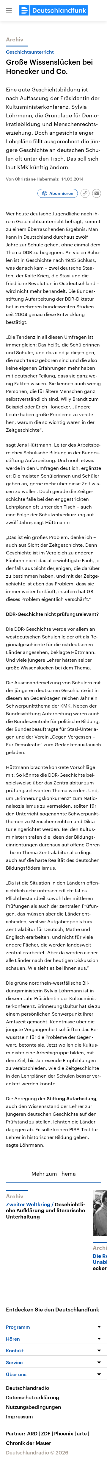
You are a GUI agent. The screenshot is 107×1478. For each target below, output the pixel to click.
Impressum (19, 1416)
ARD (33, 1433)
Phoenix (65, 1433)
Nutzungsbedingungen (33, 1407)
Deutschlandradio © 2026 (37, 1452)
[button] (9, 10)
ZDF (47, 1433)
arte (83, 1433)
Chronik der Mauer (28, 1443)
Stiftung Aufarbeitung (71, 1098)
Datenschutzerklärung (32, 1397)
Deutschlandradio (27, 1388)
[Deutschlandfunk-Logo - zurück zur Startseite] (53, 10)
